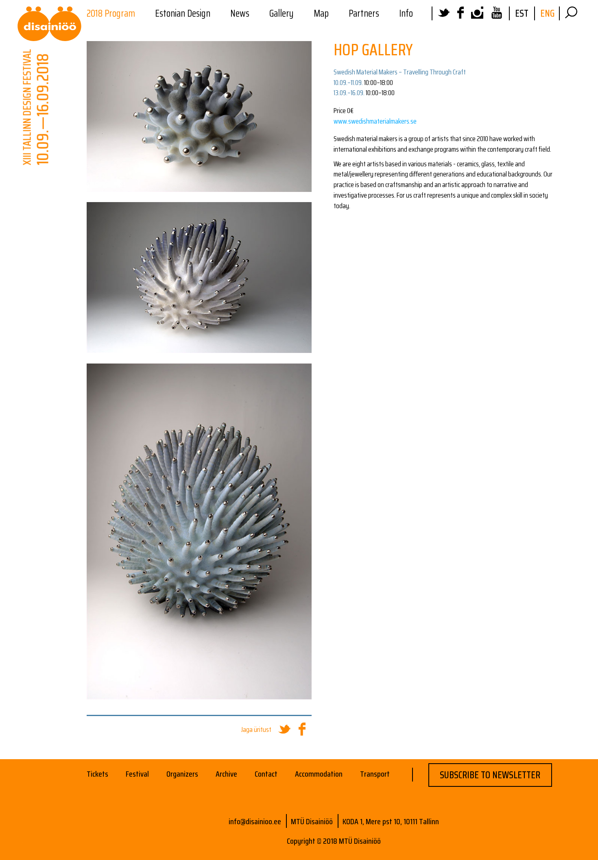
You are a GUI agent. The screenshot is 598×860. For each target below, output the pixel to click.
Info (406, 13)
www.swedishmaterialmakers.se (375, 121)
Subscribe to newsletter (490, 775)
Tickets (97, 774)
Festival (137, 774)
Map (321, 13)
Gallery (281, 13)
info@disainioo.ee (255, 821)
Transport (375, 774)
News (239, 13)
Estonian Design (182, 13)
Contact (266, 774)
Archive (226, 774)
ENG (547, 13)
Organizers (182, 774)
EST (521, 13)
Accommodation (319, 774)
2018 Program (111, 13)
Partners (364, 13)
